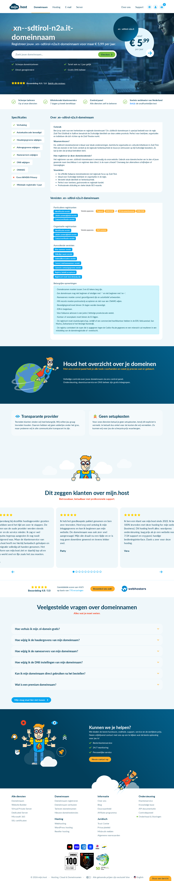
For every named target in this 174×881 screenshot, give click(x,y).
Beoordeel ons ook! (102, 588)
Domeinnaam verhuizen (66, 804)
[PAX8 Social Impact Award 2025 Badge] (87, 861)
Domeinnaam (41, 7)
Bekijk (133, 103)
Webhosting (60, 823)
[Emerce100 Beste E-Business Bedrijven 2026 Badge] (71, 861)
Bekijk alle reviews (56, 83)
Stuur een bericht (160, 878)
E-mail (68, 7)
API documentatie (147, 808)
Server (79, 7)
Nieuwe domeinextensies (66, 812)
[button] (149, 7)
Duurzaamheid (104, 808)
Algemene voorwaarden (109, 835)
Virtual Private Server (22, 808)
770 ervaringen (76, 590)
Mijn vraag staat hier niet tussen (30, 700)
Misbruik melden (105, 831)
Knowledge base (146, 804)
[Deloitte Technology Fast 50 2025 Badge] (102, 861)
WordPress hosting (64, 827)
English (140, 877)
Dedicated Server (20, 812)
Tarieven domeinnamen (65, 808)
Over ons (125, 7)
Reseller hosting (62, 831)
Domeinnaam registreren (66, 800)
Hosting (56, 7)
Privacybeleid (104, 827)
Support (139, 7)
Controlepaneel (146, 812)
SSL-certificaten (19, 820)
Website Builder (19, 804)
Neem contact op (100, 759)
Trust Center (103, 823)
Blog (100, 804)
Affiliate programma (107, 812)
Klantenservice (146, 800)
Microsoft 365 (18, 816)
